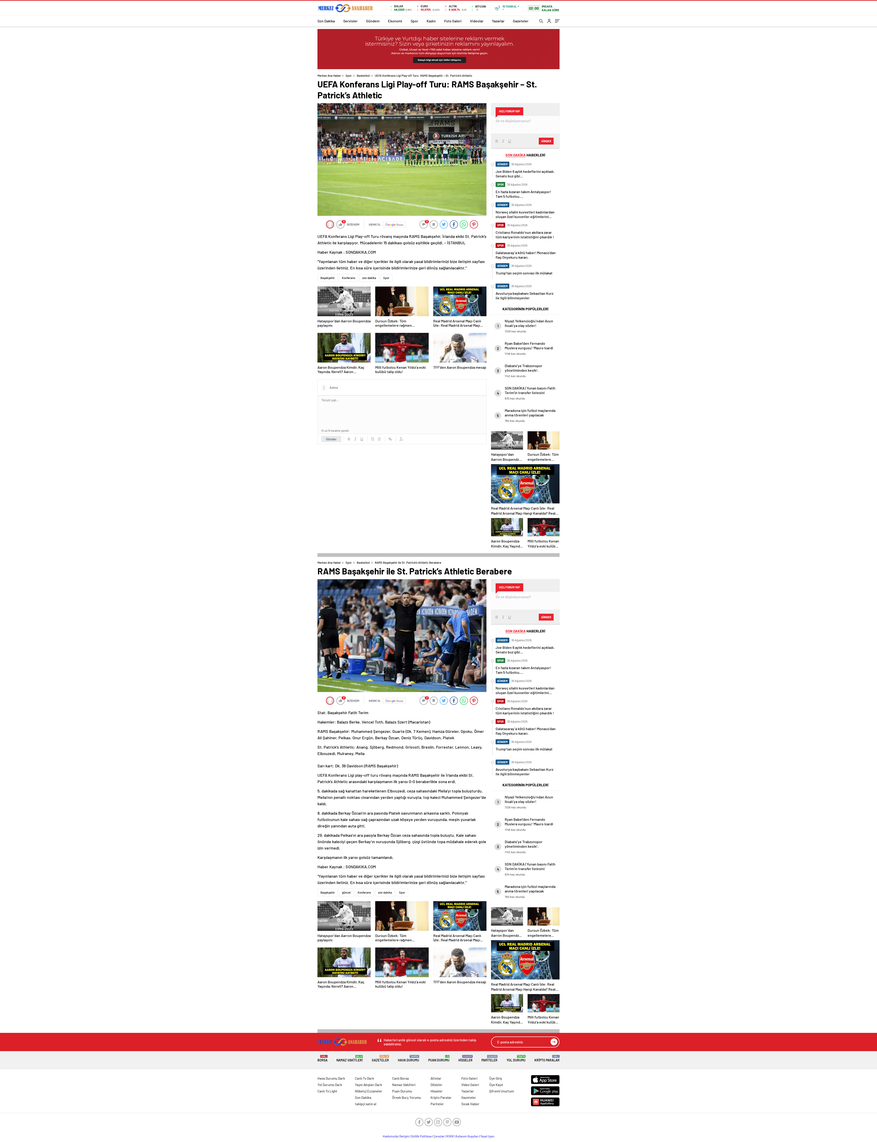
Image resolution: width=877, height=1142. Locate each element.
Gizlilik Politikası (421, 1136)
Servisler (350, 21)
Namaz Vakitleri (349, 1058)
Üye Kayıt (496, 1085)
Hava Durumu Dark (331, 1078)
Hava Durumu (408, 1058)
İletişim (404, 1136)
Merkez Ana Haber (329, 75)
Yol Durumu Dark (329, 1085)
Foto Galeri (453, 21)
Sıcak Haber (470, 1104)
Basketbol (363, 75)
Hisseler (465, 1058)
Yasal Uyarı (487, 1136)
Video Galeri (470, 1085)
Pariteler (489, 1058)
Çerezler (439, 1136)
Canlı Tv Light (327, 1091)
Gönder (331, 439)
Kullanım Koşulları (467, 1136)
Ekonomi (395, 21)
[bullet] (379, 439)
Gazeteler (520, 21)
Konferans (348, 278)
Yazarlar (498, 21)
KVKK (450, 1136)
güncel (346, 892)
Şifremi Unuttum (501, 1091)
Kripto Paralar (547, 1058)
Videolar (476, 21)
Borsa (322, 1058)
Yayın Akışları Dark (368, 1085)
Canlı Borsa (400, 1078)
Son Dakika (326, 21)
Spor (414, 21)
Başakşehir (327, 278)
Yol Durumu (516, 1058)
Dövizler (436, 1085)
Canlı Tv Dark (364, 1078)
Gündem (373, 21)
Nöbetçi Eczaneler (368, 1091)
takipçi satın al (365, 1104)
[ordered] (373, 439)
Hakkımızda (390, 1136)
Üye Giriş (495, 1078)
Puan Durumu (438, 1058)
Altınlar (436, 1078)
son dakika (369, 278)
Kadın (431, 21)
